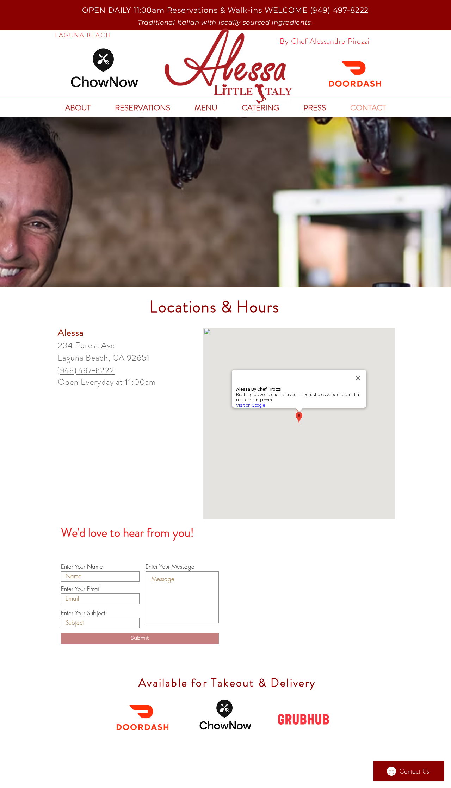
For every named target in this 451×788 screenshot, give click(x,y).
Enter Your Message (170, 567)
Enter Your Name (82, 567)
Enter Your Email (80, 589)
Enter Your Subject (83, 613)
